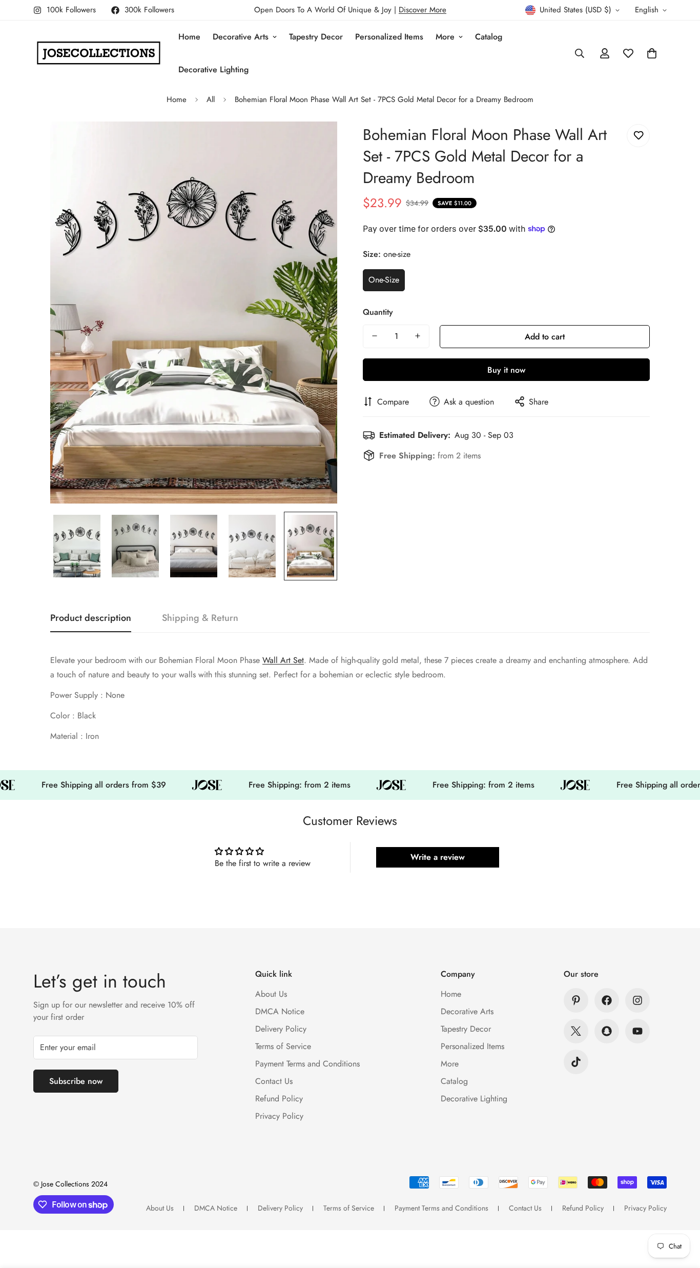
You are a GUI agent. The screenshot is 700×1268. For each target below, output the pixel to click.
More (445, 37)
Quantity (378, 311)
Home (189, 37)
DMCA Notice (279, 1011)
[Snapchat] (606, 1031)
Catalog (488, 37)
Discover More (422, 9)
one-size (383, 280)
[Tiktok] (576, 1062)
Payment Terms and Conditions (307, 1064)
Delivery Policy (280, 1029)
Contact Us (274, 1081)
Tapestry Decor (316, 37)
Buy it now (506, 369)
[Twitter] (576, 1031)
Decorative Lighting (213, 69)
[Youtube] (637, 1031)
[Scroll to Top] (680, 1212)
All (211, 99)
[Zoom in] (315, 143)
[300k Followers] (606, 1000)
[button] (652, 53)
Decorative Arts (241, 37)
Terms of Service (283, 1046)
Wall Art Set (283, 660)
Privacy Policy (279, 1116)
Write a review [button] (437, 857)
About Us (271, 994)
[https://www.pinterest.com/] (576, 1000)
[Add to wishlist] (638, 135)
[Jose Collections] (98, 53)
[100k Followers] (637, 1000)
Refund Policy (279, 1098)
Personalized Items (389, 37)
